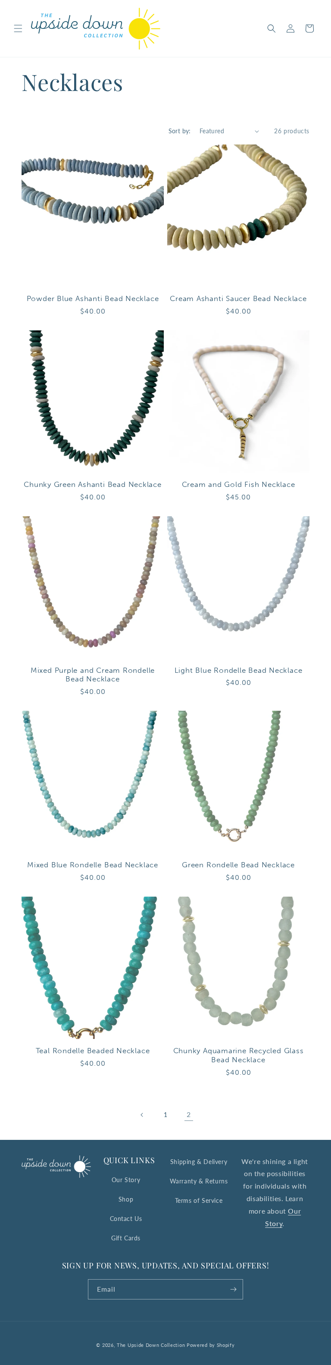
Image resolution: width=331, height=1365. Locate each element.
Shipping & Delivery (198, 1161)
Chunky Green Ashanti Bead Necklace (93, 484)
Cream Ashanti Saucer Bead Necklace (238, 298)
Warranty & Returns (199, 1181)
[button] (18, 28)
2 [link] (189, 1114)
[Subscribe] (233, 1289)
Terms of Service (199, 1200)
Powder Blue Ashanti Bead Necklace (93, 298)
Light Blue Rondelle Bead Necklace (239, 670)
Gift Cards (126, 1238)
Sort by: (180, 131)
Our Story (126, 1179)
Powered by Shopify (211, 1345)
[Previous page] (142, 1114)
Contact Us (126, 1218)
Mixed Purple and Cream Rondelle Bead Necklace (93, 675)
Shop (126, 1199)
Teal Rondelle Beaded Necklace (93, 1050)
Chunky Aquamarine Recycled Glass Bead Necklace (238, 1055)
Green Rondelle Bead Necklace (238, 864)
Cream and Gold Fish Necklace (238, 484)
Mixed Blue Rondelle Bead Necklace (92, 864)
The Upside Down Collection (151, 1345)
